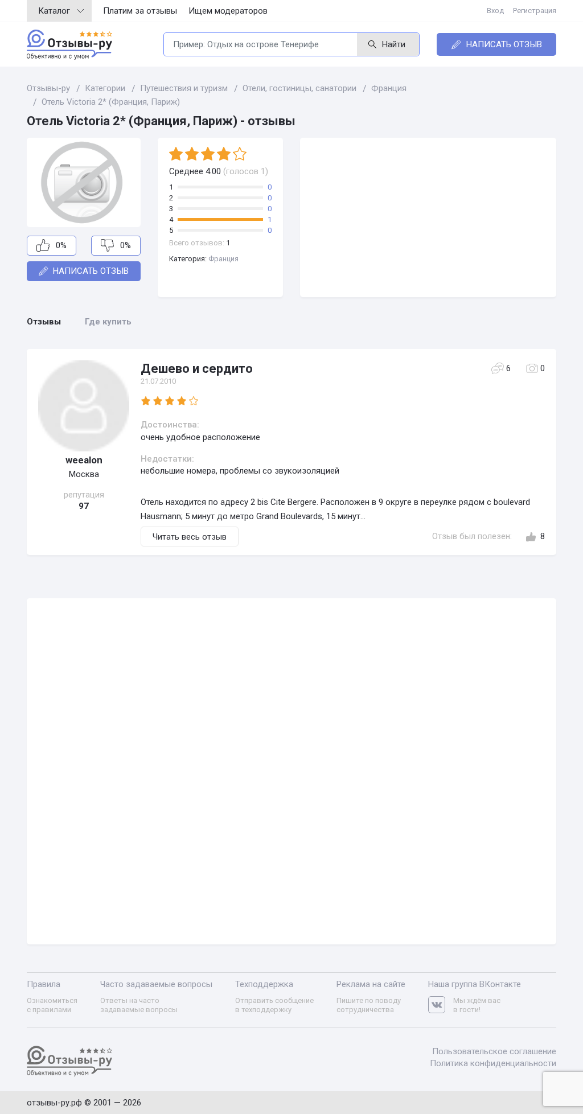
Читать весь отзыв (190, 537)
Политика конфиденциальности (493, 1063)
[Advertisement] (428, 217)
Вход (495, 10)
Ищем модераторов (228, 11)
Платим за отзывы (140, 11)
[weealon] (83, 405)
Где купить (108, 321)
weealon (83, 460)
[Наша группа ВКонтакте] (440, 1005)
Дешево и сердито (197, 368)
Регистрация (534, 10)
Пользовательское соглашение (494, 1051)
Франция (223, 258)
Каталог (54, 11)
